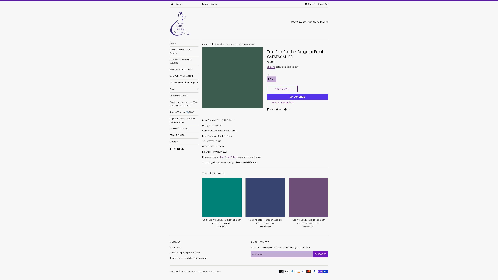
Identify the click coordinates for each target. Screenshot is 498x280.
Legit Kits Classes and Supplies (180, 61)
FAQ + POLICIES (177, 135)
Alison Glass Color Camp (184, 82)
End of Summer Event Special (180, 51)
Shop (184, 89)
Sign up (213, 4)
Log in (205, 4)
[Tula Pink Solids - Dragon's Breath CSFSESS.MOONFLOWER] (308, 197)
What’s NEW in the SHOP (181, 76)
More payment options (282, 102)
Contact (174, 141)
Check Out (323, 4)
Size (269, 75)
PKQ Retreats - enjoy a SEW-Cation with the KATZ (184, 104)
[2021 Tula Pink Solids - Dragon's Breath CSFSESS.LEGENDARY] (222, 197)
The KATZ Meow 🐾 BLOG (182, 112)
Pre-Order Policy (228, 157)
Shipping (271, 66)
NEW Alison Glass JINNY (181, 69)
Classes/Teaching (179, 128)
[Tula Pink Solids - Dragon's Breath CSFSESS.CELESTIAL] (265, 197)
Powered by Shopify (211, 271)
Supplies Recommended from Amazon (182, 120)
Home (173, 43)
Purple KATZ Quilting (194, 271)
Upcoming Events (179, 95)
